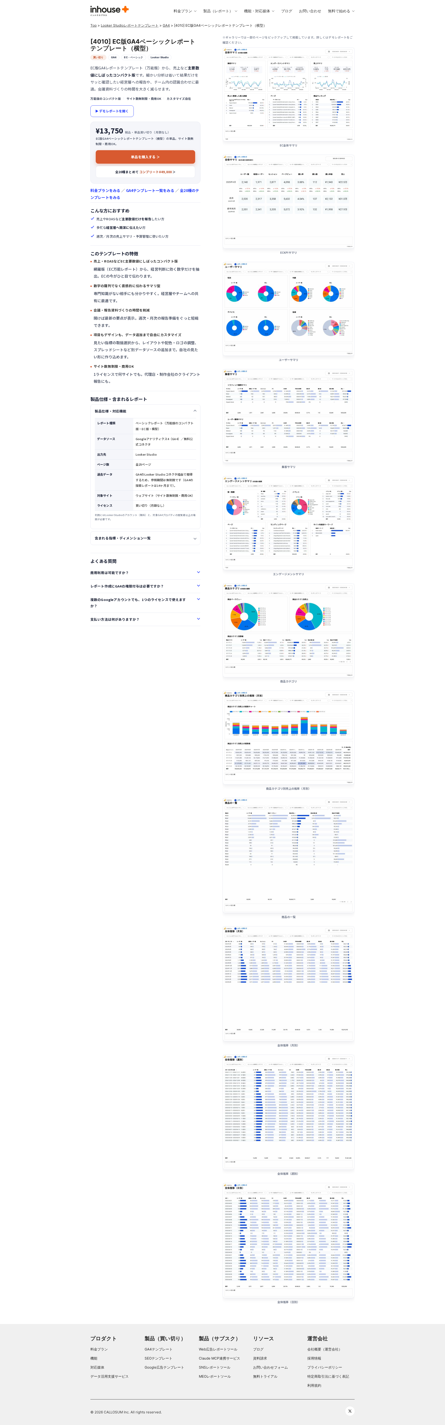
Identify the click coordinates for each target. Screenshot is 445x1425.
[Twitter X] (350, 1411)
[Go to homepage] (109, 11)
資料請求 (260, 1358)
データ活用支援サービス (109, 1376)
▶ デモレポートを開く (112, 111)
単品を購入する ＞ (145, 156)
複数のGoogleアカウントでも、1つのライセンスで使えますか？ (138, 602)
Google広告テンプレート (164, 1367)
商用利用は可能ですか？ (109, 572)
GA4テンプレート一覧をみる (150, 190)
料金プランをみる (105, 190)
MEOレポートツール (215, 1376)
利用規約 (314, 1385)
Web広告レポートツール (218, 1349)
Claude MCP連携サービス (219, 1358)
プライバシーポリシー (324, 1367)
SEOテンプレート (158, 1358)
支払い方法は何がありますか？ (115, 619)
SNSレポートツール (214, 1367)
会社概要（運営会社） (324, 1349)
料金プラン (99, 1349)
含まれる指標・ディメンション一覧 (123, 538)
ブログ (258, 1349)
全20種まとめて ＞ (145, 171)
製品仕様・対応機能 (110, 411)
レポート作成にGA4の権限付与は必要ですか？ (127, 586)
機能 (93, 1358)
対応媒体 (97, 1367)
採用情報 (314, 1358)
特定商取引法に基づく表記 (328, 1376)
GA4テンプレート (159, 1349)
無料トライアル (265, 1376)
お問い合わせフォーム (270, 1367)
